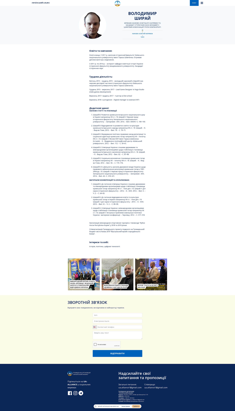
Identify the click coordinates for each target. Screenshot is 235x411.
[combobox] (95, 327)
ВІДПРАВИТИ (117, 353)
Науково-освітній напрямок (142, 33)
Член (142, 37)
